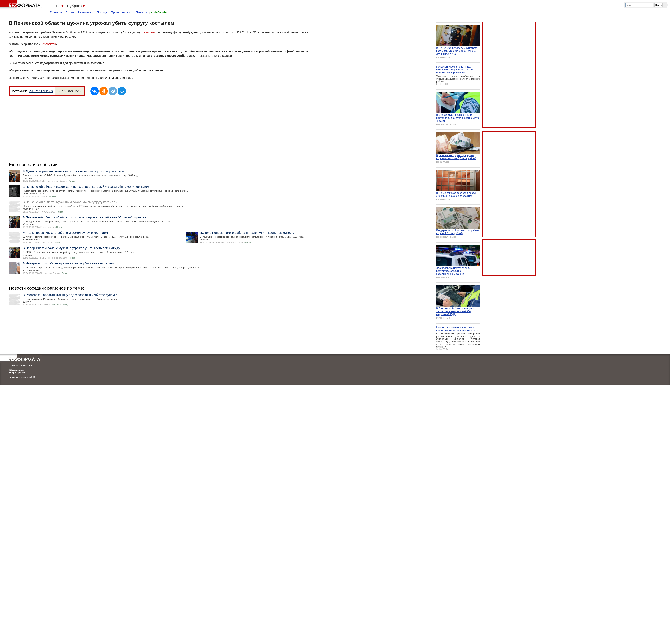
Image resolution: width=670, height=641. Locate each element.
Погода (102, 12)
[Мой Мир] (122, 91)
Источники (85, 12)
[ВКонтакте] (94, 91)
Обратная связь (17, 370)
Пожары (142, 12)
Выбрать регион (17, 372)
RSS (33, 377)
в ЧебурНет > (161, 12)
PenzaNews (48, 44)
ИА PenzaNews (41, 91)
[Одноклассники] (103, 91)
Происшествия (121, 12)
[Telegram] (113, 91)
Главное (56, 12)
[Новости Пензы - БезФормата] (21, 4)
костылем (148, 32)
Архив (70, 12)
